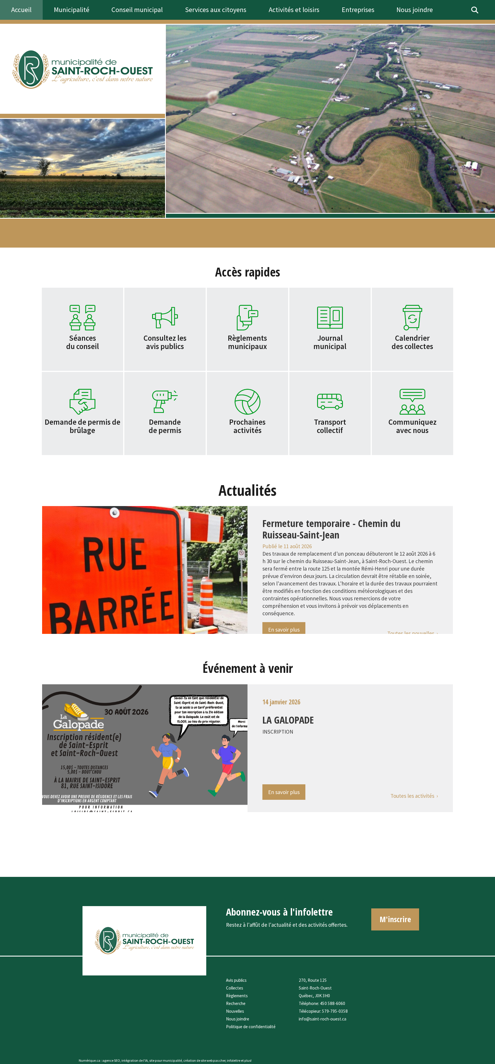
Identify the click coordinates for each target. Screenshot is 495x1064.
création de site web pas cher (204, 1060)
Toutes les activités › (414, 795)
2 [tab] (323, 208)
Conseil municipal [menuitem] (137, 9)
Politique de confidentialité (251, 1026)
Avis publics (236, 980)
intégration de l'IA (134, 1060)
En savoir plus (284, 629)
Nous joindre (237, 1019)
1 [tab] (315, 208)
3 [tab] (332, 208)
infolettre (233, 1060)
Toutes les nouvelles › (412, 633)
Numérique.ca (89, 1060)
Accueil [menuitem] (21, 9)
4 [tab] (340, 208)
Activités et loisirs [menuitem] (294, 9)
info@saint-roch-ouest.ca (322, 1019)
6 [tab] (358, 208)
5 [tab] (349, 208)
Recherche (235, 1003)
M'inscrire (395, 919)
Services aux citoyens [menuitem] (215, 9)
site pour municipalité (165, 1060)
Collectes (234, 988)
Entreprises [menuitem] (358, 9)
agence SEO (111, 1060)
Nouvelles (235, 1011)
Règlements (237, 995)
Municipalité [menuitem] (71, 9)
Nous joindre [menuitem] (414, 9)
